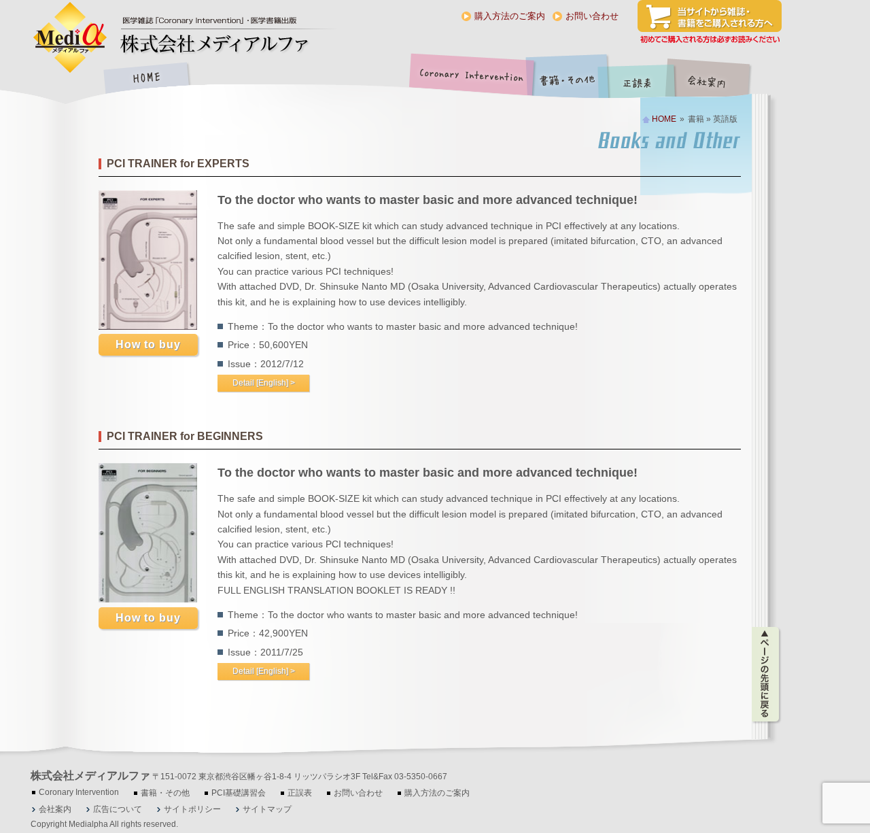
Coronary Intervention (469, 79)
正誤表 (639, 79)
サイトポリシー (192, 809)
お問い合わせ (592, 16)
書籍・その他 (567, 79)
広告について (117, 809)
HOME (146, 79)
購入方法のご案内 (509, 16)
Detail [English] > (263, 383)
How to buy (148, 344)
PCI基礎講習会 (238, 793)
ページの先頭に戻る (766, 675)
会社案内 (717, 79)
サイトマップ (267, 809)
